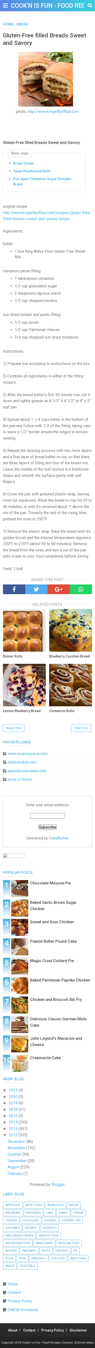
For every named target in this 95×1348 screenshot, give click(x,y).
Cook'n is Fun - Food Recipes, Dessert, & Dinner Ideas (58, 1342)
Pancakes (29, 1250)
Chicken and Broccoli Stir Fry (56, 999)
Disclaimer (78, 1330)
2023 (14, 1090)
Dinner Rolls (12, 656)
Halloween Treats (19, 1235)
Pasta (45, 1250)
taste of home (20, 779)
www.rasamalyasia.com (28, 753)
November (17, 1148)
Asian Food (55, 1205)
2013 (14, 1128)
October (15, 1154)
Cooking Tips (71, 1220)
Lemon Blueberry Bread (22, 711)
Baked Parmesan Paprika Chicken (60, 980)
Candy (63, 1213)
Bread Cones (23, 163)
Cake (49, 1213)
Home (13, 1284)
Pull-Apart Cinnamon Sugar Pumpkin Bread (42, 181)
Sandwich (38, 1258)
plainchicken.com (22, 762)
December (17, 1141)
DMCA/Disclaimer (23, 1309)
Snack (9, 1266)
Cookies (50, 1220)
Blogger (58, 1184)
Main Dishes (44, 1243)
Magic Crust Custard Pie (52, 960)
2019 (14, 1103)
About (12, 1330)
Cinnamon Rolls (62, 711)
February (15, 1173)
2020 (14, 1096)
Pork (22, 1258)
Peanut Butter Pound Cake (53, 941)
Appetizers (33, 1205)
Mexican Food (68, 1243)
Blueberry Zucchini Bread (69, 656)
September (18, 1160)
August (14, 1167)
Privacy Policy (20, 1301)
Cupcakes (12, 1228)
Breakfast (13, 1213)
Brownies (33, 1213)
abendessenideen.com (27, 771)
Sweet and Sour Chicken (52, 922)
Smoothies (78, 1258)
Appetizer (12, 1205)
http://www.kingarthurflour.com (53, 111)
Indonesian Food (17, 1243)
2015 (14, 1116)
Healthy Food (48, 1235)
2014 (14, 1122)
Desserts (49, 1228)
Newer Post (13, 728)
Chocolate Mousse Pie (50, 883)
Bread (74, 1205)
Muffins (11, 1250)
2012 (14, 1135)
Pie (75, 1250)
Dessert (31, 1228)
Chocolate (30, 1220)
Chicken (11, 1220)
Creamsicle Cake (45, 1058)
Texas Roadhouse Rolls (32, 171)
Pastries (61, 1250)
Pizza (9, 1258)
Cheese (78, 1213)
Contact (14, 1292)
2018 (14, 1109)
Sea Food (58, 1258)
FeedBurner (59, 838)
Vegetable (27, 1266)
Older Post (81, 728)
